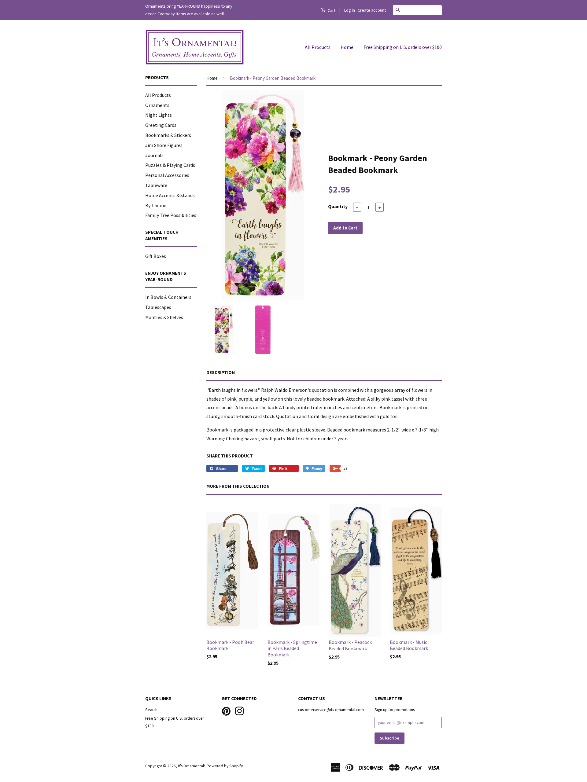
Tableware (156, 185)
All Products (317, 47)
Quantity (338, 206)
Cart (331, 10)
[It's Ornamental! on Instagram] (239, 710)
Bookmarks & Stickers (168, 135)
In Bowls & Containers (168, 297)
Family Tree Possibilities (170, 215)
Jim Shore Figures (164, 145)
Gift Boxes (155, 256)
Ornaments (157, 105)
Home (347, 47)
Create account (372, 10)
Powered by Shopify (225, 766)
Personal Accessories (167, 175)
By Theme (155, 205)
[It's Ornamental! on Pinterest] (226, 710)
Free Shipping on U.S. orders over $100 (403, 47)
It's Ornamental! (191, 766)
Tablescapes (158, 307)
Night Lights (158, 115)
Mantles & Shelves (164, 317)
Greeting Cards (160, 125)
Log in (349, 10)
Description (220, 372)
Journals (154, 155)
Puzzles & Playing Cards (170, 165)
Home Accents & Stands (170, 195)
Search (151, 709)
